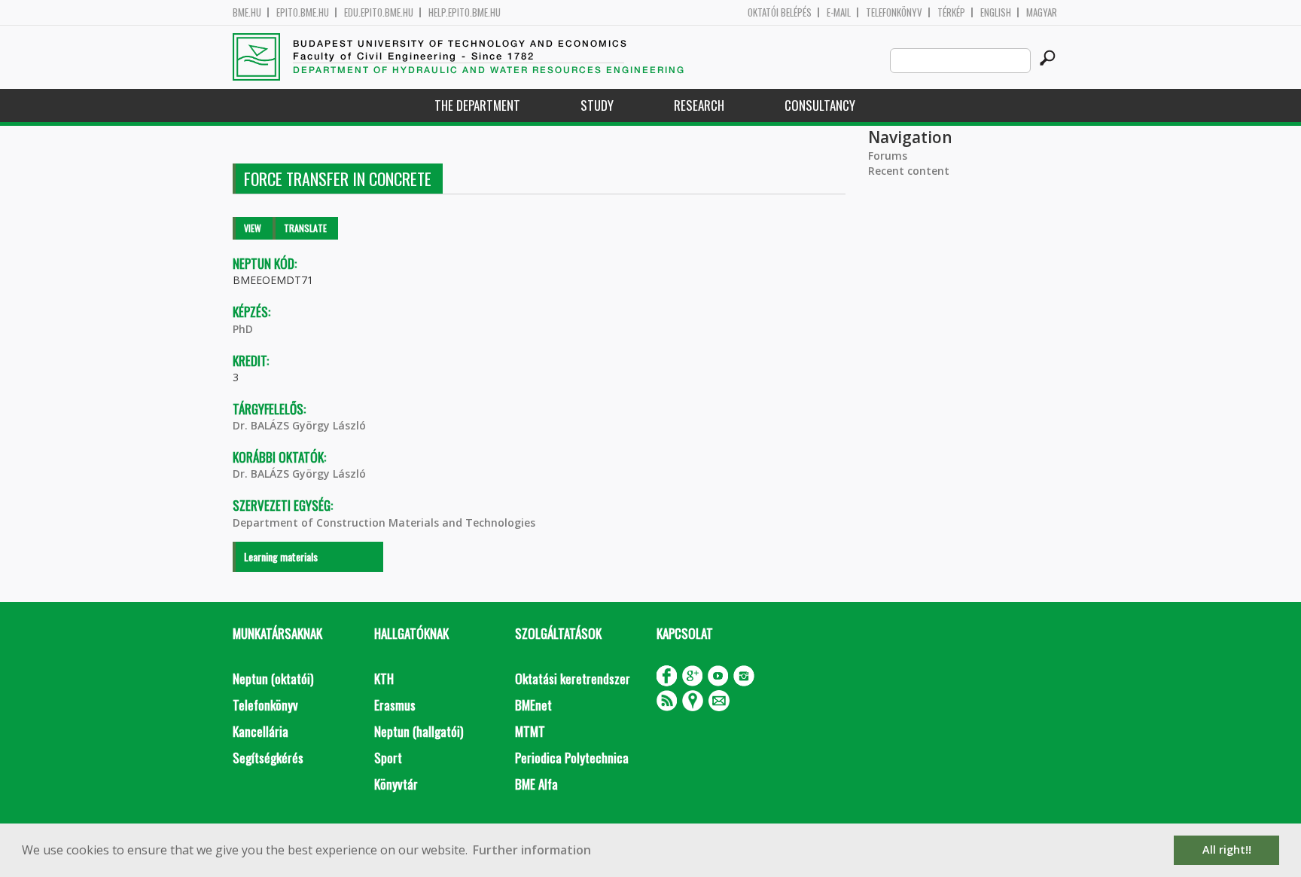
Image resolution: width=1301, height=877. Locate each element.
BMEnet (533, 704)
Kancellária (260, 731)
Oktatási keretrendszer (572, 678)
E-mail (839, 12)
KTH (384, 678)
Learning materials (281, 556)
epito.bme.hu (302, 12)
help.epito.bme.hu (464, 12)
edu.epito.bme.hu (378, 12)
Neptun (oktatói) (273, 678)
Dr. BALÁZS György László (299, 425)
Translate (305, 228)
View (252, 228)
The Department (477, 105)
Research (699, 105)
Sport (388, 757)
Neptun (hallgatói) (418, 731)
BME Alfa (536, 784)
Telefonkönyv (894, 12)
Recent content (908, 170)
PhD (243, 329)
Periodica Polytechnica (572, 757)
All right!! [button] (1226, 849)
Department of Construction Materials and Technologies (384, 522)
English (995, 12)
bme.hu (247, 12)
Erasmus (395, 704)
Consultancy (820, 105)
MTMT (530, 731)
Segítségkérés (268, 757)
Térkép (951, 12)
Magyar (1041, 12)
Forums (887, 155)
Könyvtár (396, 784)
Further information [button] (532, 850)
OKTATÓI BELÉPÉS (780, 12)
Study (597, 105)
